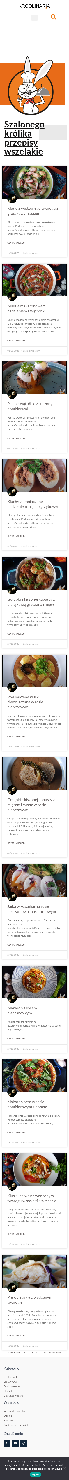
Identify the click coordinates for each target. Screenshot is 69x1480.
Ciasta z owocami (14, 1395)
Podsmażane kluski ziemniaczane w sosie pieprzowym (25, 702)
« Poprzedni (14, 1352)
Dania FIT (9, 1390)
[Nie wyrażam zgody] (64, 1468)
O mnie (8, 1415)
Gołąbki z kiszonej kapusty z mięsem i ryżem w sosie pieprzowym (31, 804)
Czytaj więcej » (16, 242)
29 (44, 1352)
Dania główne (12, 1386)
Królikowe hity (12, 1376)
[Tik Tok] (23, 1443)
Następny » (55, 1352)
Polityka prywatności (16, 1425)
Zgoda (35, 1474)
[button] (34, 18)
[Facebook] (7, 1443)
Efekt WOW (10, 1381)
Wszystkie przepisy (14, 1411)
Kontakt (8, 1420)
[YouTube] (15, 1443)
